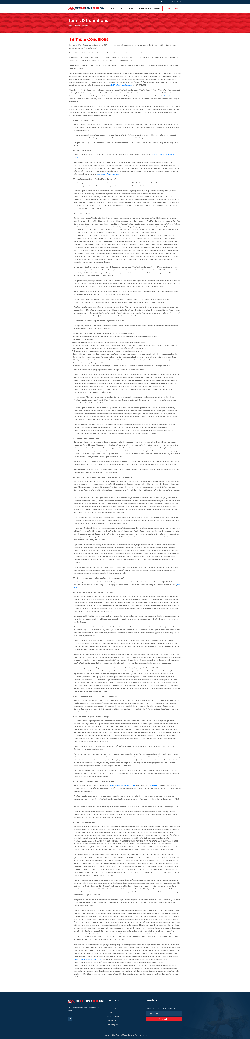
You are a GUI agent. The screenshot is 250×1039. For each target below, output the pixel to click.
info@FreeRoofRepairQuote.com (121, 85)
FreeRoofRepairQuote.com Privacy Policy (88, 959)
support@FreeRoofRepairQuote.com (122, 785)
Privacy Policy (168, 96)
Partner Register (177, 2)
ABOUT (122, 8)
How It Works (111, 1008)
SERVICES (131, 8)
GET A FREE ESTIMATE (172, 8)
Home (70, 26)
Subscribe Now (164, 1019)
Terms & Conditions (113, 1016)
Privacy (109, 1012)
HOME (113, 8)
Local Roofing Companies (150, 8)
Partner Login (165, 2)
